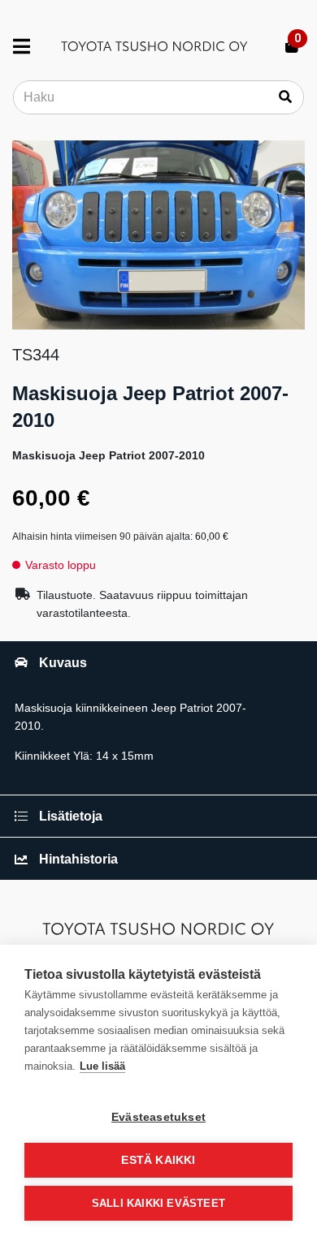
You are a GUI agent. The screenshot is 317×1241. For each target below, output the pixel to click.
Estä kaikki (158, 1160)
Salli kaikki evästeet (158, 1203)
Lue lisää (102, 1066)
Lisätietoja (70, 816)
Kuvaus (63, 663)
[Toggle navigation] (28, 46)
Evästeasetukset (158, 1117)
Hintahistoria (78, 859)
